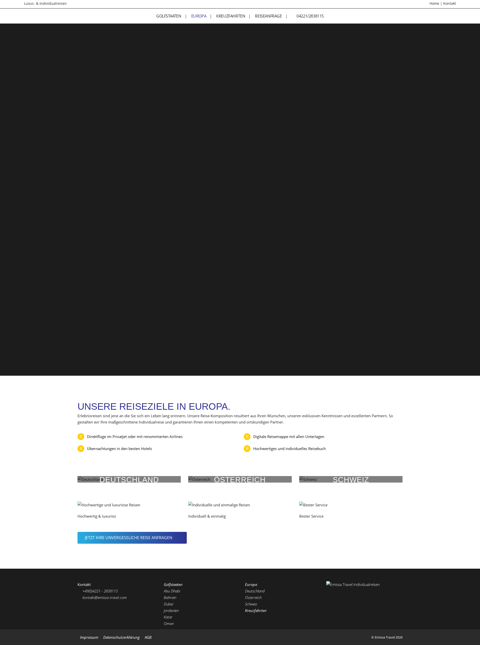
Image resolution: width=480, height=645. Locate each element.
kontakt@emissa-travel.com (104, 597)
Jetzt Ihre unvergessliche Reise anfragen (128, 537)
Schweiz (251, 603)
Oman (169, 623)
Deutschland (254, 590)
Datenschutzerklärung (121, 637)
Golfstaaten (173, 584)
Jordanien (171, 610)
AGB (148, 637)
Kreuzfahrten (255, 610)
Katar (168, 616)
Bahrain (170, 597)
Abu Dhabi (172, 590)
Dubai (168, 603)
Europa (251, 584)
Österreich (253, 597)
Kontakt (449, 3)
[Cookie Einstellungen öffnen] (11, 638)
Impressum (89, 637)
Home (434, 3)
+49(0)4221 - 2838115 (100, 590)
